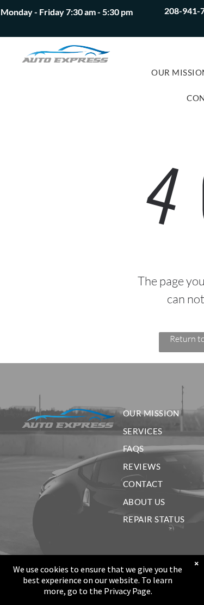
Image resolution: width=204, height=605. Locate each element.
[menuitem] (158, 413)
